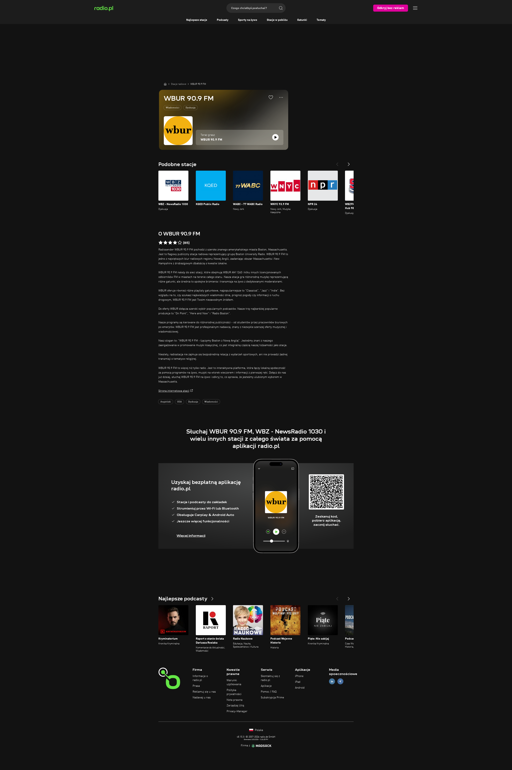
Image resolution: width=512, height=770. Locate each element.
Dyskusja (190, 108)
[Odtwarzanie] (275, 137)
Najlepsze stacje (196, 20)
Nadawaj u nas (202, 697)
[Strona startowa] (165, 84)
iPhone (299, 676)
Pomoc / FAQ (269, 691)
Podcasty (222, 20)
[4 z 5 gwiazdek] (175, 242)
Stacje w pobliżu (277, 20)
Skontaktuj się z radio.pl (270, 678)
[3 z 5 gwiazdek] (170, 242)
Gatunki (302, 20)
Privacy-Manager (237, 711)
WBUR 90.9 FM (211, 139)
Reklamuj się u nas (204, 691)
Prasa (196, 686)
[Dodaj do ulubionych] (271, 97)
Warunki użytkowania (234, 682)
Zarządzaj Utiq (235, 705)
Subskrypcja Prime (272, 697)
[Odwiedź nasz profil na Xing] (340, 681)
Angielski (165, 402)
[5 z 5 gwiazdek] (179, 242)
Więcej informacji (191, 536)
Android (300, 687)
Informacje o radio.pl (200, 678)
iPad (297, 682)
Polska (258, 730)
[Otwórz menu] (415, 8)
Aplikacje (266, 686)
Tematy (321, 20)
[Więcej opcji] (281, 97)
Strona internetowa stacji (173, 391)
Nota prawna (234, 700)
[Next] (349, 162)
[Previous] (337, 162)
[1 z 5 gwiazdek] (160, 242)
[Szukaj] (280, 8)
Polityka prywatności (234, 692)
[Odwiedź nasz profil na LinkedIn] (332, 681)
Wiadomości (172, 108)
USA (179, 402)
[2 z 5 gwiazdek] (165, 242)
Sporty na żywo (247, 20)
